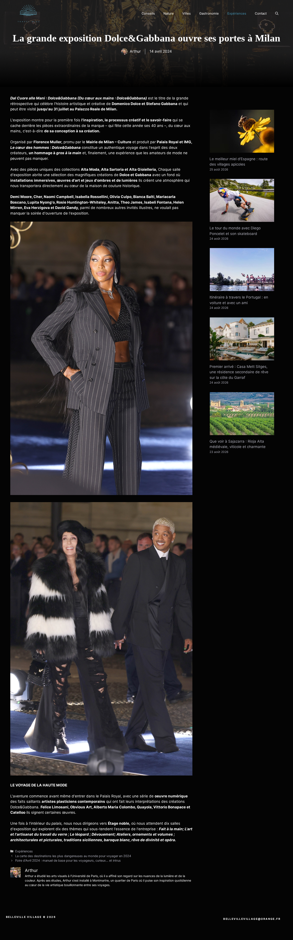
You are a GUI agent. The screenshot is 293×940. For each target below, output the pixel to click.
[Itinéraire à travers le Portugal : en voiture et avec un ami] (242, 288)
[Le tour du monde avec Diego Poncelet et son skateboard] (242, 219)
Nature (168, 13)
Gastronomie (209, 13)
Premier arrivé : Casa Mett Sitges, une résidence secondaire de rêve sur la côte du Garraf (239, 372)
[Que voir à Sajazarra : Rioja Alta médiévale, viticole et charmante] (242, 432)
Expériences (236, 13)
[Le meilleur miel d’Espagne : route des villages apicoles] (242, 150)
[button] (277, 13)
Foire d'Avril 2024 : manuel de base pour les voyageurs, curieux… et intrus (68, 860)
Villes (186, 13)
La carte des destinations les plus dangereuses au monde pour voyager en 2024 (73, 856)
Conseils (148, 13)
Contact (261, 13)
